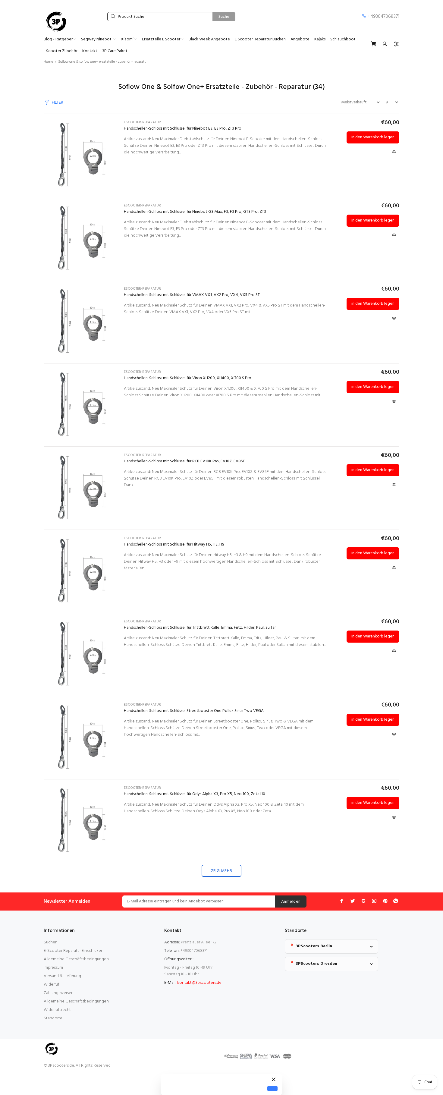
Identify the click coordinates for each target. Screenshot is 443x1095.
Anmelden (290, 901)
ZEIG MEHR (221, 870)
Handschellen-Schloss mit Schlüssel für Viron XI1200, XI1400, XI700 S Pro (187, 378)
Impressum (53, 967)
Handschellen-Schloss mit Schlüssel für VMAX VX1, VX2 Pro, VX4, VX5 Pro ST (192, 294)
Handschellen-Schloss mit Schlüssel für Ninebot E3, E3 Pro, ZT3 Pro (182, 128)
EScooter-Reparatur (142, 122)
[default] (272, 1088)
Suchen (51, 942)
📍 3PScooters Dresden (313, 963)
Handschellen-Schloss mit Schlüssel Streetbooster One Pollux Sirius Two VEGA (194, 710)
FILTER (57, 102)
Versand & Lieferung (62, 976)
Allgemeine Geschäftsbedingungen (76, 959)
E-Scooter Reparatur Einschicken (73, 950)
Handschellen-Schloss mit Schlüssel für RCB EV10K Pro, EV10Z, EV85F (184, 461)
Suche (223, 16)
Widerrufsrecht (57, 1009)
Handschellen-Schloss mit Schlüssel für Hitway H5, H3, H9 (174, 544)
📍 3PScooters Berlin (310, 946)
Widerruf (51, 984)
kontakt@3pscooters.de (199, 982)
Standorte (53, 1018)
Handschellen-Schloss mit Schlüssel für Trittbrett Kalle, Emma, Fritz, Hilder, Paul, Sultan (200, 627)
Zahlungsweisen (59, 993)
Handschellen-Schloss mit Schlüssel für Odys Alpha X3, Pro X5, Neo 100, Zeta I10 (194, 794)
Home (48, 62)
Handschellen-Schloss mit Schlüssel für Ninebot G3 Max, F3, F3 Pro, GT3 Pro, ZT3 (195, 211)
